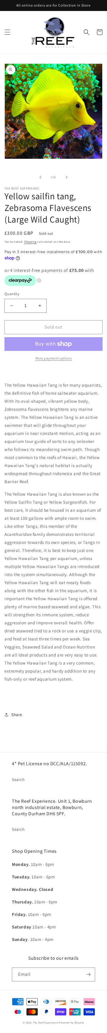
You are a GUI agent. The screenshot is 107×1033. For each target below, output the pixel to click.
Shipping (30, 242)
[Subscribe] (88, 974)
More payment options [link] (53, 358)
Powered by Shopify (71, 1022)
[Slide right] (66, 177)
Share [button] (16, 714)
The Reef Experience (45, 1022)
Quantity (11, 293)
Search (18, 779)
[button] (7, 32)
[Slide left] (40, 177)
